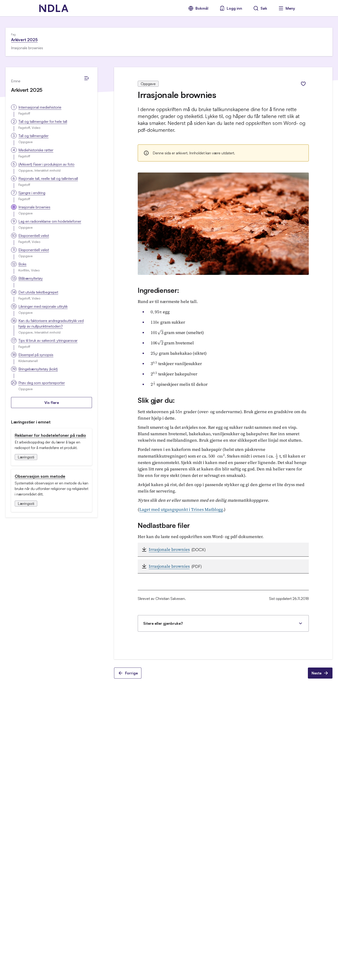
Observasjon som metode (40, 476)
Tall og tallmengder (33, 135)
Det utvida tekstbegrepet (38, 292)
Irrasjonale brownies (34, 207)
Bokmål (201, 8)
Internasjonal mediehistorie (39, 107)
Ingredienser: (158, 290)
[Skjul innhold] (86, 78)
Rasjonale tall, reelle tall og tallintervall (48, 178)
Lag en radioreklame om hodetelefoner (49, 221)
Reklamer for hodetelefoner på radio (50, 435)
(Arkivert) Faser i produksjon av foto (46, 164)
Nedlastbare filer (164, 525)
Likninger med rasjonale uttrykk (43, 306)
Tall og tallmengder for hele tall (42, 121)
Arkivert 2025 (24, 39)
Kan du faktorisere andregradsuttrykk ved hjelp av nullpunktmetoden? (51, 323)
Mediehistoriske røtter (35, 150)
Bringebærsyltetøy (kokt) (38, 369)
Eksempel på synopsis (35, 354)
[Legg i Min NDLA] (303, 83)
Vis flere (51, 402)
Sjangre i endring (31, 192)
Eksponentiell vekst (33, 235)
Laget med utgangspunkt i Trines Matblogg (181, 509)
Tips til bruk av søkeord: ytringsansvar (47, 340)
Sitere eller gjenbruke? (163, 623)
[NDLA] (53, 8)
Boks (22, 264)
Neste (316, 673)
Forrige (131, 673)
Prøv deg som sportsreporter (41, 382)
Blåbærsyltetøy (30, 278)
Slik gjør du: (156, 400)
